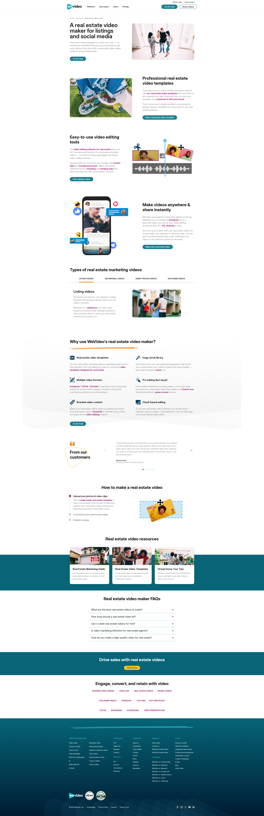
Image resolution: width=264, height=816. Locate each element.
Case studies (137, 749)
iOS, (164, 225)
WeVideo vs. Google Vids (161, 771)
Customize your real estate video (90, 514)
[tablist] (132, 304)
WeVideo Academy (181, 746)
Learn (115, 7)
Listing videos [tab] (86, 279)
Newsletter (136, 768)
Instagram (174, 220)
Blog (176, 765)
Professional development (184, 752)
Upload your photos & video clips (90, 496)
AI (69, 761)
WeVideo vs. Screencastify (161, 762)
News (135, 759)
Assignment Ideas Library (183, 749)
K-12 (115, 743)
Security (114, 807)
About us (136, 743)
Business (79, 18)
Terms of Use (124, 807)
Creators (116, 752)
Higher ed (117, 746)
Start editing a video (81, 179)
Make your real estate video (158, 247)
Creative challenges (182, 759)
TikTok (84, 386)
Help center (156, 743)
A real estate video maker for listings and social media (94, 30)
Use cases (104, 7)
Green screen (73, 750)
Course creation (94, 761)
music (159, 370)
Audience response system (98, 750)
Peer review (93, 754)
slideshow (92, 308)
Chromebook (118, 768)
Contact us (155, 746)
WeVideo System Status (160, 749)
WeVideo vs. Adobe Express (162, 774)
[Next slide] (191, 450)
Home (72, 18)
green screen (161, 392)
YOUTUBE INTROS (156, 701)
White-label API (74, 764)
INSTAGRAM (116, 710)
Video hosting (94, 764)
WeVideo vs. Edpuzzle (159, 765)
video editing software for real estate (92, 149)
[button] (143, 469)
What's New (179, 768)
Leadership (136, 746)
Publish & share (81, 520)
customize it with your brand (170, 99)
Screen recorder (74, 746)
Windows (117, 771)
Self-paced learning (96, 746)
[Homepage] (74, 7)
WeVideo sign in (177, 2)
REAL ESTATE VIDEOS (143, 691)
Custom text (188, 389)
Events (135, 755)
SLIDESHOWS (133, 710)
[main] (132, 359)
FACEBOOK (126, 701)
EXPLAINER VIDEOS (107, 701)
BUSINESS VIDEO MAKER (103, 691)
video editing (92, 414)
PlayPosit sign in (190, 2)
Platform (91, 7)
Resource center (181, 743)
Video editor (73, 743)
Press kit (136, 765)
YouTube (94, 386)
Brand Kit (97, 411)
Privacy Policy (103, 807)
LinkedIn (193, 807)
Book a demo (188, 7)
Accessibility (91, 807)
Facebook (177, 807)
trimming (91, 169)
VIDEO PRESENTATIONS (154, 710)
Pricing (125, 7)
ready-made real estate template (96, 500)
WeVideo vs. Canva (158, 778)
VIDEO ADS (124, 691)
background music (88, 166)
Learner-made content (96, 757)
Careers (135, 752)
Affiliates (135, 762)
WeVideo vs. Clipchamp (160, 781)
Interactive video (95, 743)
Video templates (74, 754)
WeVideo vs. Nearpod (159, 768)
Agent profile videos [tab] (146, 279)
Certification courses (182, 755)
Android (170, 225)
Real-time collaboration (77, 757)
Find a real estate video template (160, 117)
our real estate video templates (162, 93)
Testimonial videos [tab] (114, 279)
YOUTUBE (141, 701)
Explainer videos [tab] (176, 279)
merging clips (106, 169)
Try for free (169, 7)
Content (71, 768)
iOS (115, 761)
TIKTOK (102, 710)
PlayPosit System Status (160, 752)
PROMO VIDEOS (165, 691)
